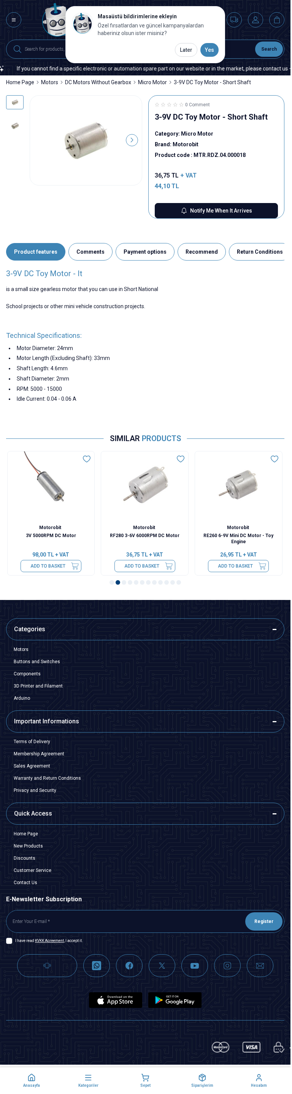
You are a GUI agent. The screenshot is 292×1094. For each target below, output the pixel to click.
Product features (35, 252)
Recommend (202, 252)
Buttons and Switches (37, 661)
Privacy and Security (35, 790)
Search (269, 49)
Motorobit (51, 527)
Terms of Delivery (32, 741)
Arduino (22, 698)
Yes (209, 50)
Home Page (20, 82)
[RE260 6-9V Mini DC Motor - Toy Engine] (238, 486)
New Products (28, 846)
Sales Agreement (32, 766)
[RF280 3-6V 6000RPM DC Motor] (145, 486)
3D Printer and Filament (38, 686)
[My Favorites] (234, 19)
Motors (49, 82)
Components (27, 674)
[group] (86, 140)
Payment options (145, 252)
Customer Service (32, 870)
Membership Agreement (39, 754)
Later (186, 50)
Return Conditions (260, 252)
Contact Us (25, 882)
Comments (90, 252)
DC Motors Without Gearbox (98, 82)
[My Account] (255, 19)
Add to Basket (48, 566)
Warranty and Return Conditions (47, 778)
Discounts (24, 858)
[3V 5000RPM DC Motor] (51, 486)
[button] (40, 140)
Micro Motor (152, 82)
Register (263, 921)
